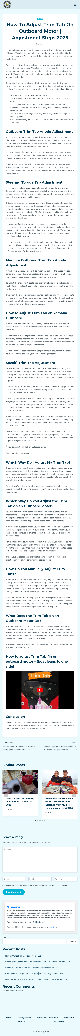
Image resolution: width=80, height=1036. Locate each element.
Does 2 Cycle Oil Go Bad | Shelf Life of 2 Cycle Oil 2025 (20, 801)
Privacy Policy (24, 1017)
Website (58, 879)
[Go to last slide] (6, 794)
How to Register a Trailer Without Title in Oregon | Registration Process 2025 (61, 746)
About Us (20, 1022)
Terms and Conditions (47, 1017)
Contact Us (58, 1022)
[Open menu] (75, 5)
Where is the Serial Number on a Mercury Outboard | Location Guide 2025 (37, 962)
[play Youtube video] (40, 690)
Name (6, 879)
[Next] (74, 794)
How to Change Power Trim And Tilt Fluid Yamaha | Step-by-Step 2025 (36, 979)
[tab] (35, 820)
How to (40, 19)
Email (32, 879)
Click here (38, 922)
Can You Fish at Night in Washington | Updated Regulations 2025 (34, 973)
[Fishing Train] (7, 4)
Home (9, 1017)
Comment (8, 849)
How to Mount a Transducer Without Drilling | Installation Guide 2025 (18, 746)
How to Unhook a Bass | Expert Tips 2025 (23, 956)
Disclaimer (69, 1017)
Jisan (40, 44)
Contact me (52, 927)
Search (5, 938)
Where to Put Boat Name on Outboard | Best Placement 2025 (32, 968)
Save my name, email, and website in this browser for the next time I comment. (36, 885)
